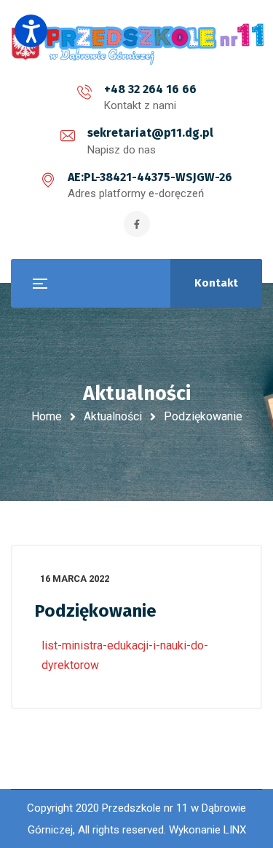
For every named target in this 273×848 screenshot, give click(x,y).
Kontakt (216, 282)
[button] (31, 31)
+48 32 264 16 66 (150, 89)
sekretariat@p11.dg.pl (150, 133)
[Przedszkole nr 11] (138, 43)
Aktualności (113, 416)
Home (46, 416)
